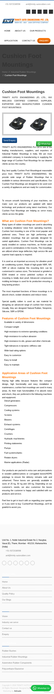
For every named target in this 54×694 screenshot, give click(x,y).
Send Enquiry (9, 140)
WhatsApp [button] (46, 144)
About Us (20, 30)
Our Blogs (6, 599)
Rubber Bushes (9, 651)
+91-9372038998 (12, 4)
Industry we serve (10, 622)
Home (7, 30)
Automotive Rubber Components (17, 663)
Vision (5, 616)
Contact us (28, 40)
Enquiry (43, 40)
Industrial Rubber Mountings (23, 72)
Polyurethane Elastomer (13, 669)
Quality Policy (8, 594)
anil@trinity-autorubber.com (38, 4)
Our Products (38, 30)
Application (11, 40)
